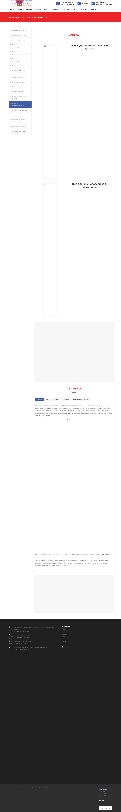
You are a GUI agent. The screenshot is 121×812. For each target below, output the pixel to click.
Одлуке (101, 796)
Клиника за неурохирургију (19, 126)
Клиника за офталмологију (19, 110)
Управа (28, 9)
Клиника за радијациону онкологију (18, 132)
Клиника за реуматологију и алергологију (19, 46)
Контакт (93, 9)
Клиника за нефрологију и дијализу (19, 97)
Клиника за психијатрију (18, 82)
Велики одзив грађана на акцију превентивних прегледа (28, 635)
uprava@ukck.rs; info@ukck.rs (104, 4)
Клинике (37, 9)
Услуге (62, 9)
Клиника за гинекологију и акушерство (19, 71)
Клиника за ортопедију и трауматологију (19, 121)
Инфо (76, 9)
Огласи (64, 629)
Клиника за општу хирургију (19, 65)
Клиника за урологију (18, 91)
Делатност (57, 399)
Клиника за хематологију (19, 35)
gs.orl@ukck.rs (86, 596)
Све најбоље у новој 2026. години (22, 641)
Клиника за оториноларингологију (18, 104)
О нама (20, 9)
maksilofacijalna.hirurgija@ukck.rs (91, 598)
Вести (69, 9)
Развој (48, 399)
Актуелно (84, 9)
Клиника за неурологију (18, 115)
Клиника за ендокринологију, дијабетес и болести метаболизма (21, 53)
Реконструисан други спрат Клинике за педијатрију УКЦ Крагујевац (31, 647)
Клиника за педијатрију (18, 77)
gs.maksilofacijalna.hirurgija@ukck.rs (92, 601)
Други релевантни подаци (80, 399)
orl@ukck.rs (85, 593)
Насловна (12, 9)
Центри (46, 9)
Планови (66, 399)
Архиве (101, 805)
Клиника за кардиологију (19, 30)
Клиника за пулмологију (18, 40)
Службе (54, 9)
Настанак (40, 399)
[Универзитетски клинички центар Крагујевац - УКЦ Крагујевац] (21, 3)
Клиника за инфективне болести (21, 87)
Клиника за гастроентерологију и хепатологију (21, 60)
